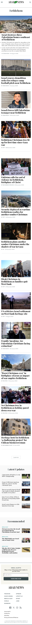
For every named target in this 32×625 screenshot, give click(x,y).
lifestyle (19, 596)
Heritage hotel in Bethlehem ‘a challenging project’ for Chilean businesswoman (15, 440)
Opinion (18, 593)
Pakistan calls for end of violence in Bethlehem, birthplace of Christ (13, 180)
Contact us (7, 613)
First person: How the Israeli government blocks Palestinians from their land (11, 530)
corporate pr (7, 611)
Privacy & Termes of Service (11, 617)
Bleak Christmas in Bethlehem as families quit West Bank (14, 281)
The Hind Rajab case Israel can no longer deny (10, 539)
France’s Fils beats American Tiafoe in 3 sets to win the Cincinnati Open (10, 483)
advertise (6, 615)
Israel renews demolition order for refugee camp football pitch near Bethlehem (15, 80)
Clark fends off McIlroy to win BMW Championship (11, 475)
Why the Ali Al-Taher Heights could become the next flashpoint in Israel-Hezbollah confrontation (11, 550)
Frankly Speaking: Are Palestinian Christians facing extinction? (15, 343)
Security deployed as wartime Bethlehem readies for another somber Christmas (15, 212)
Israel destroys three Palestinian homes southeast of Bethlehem (16, 37)
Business (7, 603)
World (6, 601)
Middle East (5, 527)
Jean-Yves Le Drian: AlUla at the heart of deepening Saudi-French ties (11, 498)
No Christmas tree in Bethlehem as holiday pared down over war (15, 408)
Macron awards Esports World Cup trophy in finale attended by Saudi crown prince (11, 491)
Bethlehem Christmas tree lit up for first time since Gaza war (15, 142)
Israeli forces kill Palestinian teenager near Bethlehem (15, 111)
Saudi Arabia (8, 596)
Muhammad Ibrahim (8, 185)
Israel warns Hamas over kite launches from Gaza (10, 505)
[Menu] (2, 2)
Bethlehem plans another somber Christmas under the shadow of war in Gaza (15, 244)
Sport (18, 598)
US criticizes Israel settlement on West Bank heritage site (15, 312)
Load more (16, 457)
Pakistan (7, 593)
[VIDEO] (16, 129)
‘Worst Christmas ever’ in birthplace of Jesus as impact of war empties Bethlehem (15, 375)
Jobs (17, 601)
